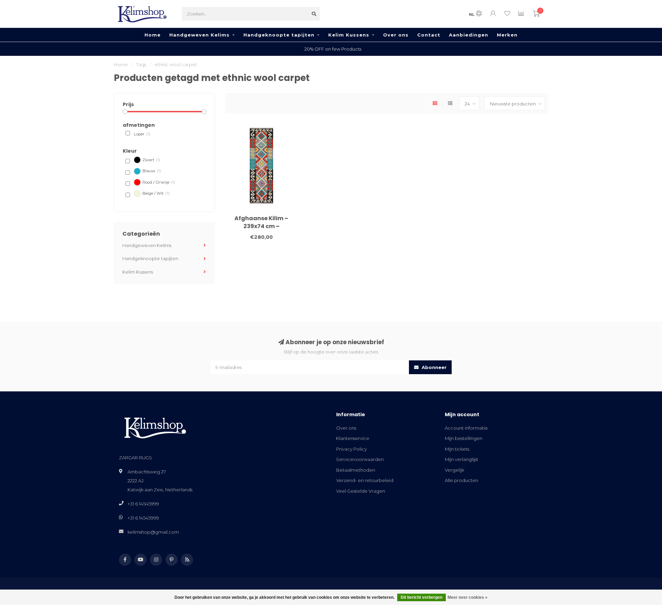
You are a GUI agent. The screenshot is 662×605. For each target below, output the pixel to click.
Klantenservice (352, 438)
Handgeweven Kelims (199, 35)
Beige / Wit (156, 193)
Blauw (151, 170)
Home (152, 35)
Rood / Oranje (158, 182)
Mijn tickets (457, 449)
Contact (428, 35)
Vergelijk (454, 470)
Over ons (396, 35)
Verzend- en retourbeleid (364, 480)
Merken (507, 35)
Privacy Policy (351, 449)
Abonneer (433, 367)
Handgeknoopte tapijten (278, 35)
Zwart (151, 159)
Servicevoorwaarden (360, 459)
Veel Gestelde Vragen (360, 491)
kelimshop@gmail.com (153, 532)
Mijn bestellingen (463, 438)
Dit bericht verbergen (421, 597)
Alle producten (461, 480)
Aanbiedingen (468, 35)
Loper (142, 134)
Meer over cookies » (468, 597)
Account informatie (466, 428)
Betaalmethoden (355, 470)
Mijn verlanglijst (461, 459)
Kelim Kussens (348, 35)
